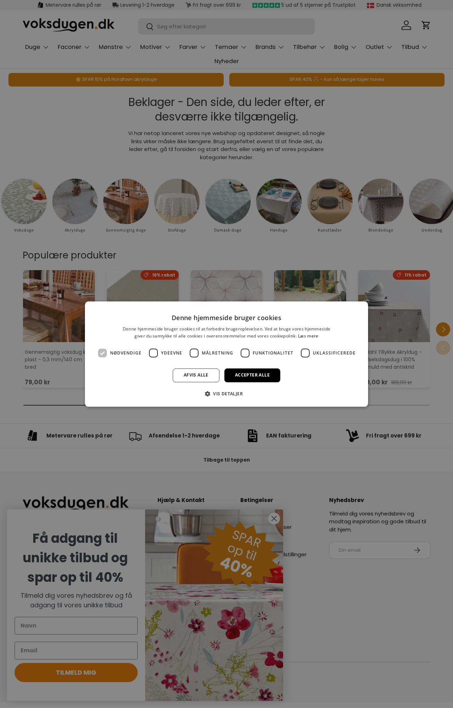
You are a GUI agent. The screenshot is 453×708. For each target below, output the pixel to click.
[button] (226, 393)
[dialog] (226, 354)
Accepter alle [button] (252, 375)
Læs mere (308, 336)
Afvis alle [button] (196, 375)
